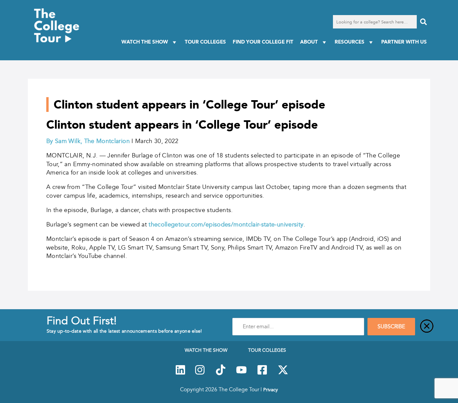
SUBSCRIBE (391, 326)
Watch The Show (144, 42)
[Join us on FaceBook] (262, 373)
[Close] (426, 326)
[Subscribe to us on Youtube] (241, 373)
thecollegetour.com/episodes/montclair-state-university (226, 224)
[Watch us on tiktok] (221, 373)
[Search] (423, 21)
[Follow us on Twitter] (283, 373)
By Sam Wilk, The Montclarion (88, 141)
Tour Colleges (205, 42)
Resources (349, 42)
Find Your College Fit (263, 42)
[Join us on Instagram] (200, 373)
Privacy (270, 390)
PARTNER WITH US (404, 42)
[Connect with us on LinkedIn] (180, 373)
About (309, 42)
